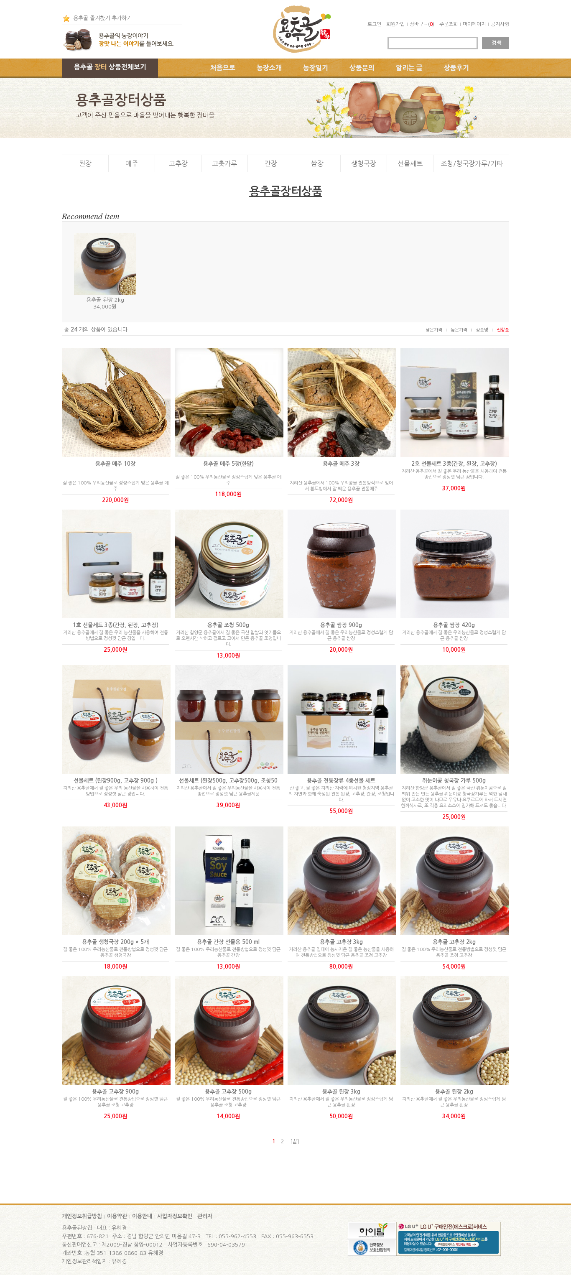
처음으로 (222, 67)
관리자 (204, 1216)
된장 (85, 163)
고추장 (178, 163)
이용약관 (117, 1216)
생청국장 (363, 163)
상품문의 (362, 67)
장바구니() (422, 24)
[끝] (294, 1141)
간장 (271, 163)
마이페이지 (474, 24)
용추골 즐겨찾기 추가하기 (102, 18)
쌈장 (317, 163)
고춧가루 (224, 163)
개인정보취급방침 (82, 1216)
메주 (131, 163)
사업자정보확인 (174, 1216)
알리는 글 (409, 67)
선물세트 (410, 163)
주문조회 (448, 24)
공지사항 (500, 24)
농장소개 (269, 67)
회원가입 (395, 24)
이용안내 (142, 1216)
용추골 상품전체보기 (110, 67)
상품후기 (456, 67)
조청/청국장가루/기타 (472, 163)
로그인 (374, 24)
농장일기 (315, 67)
